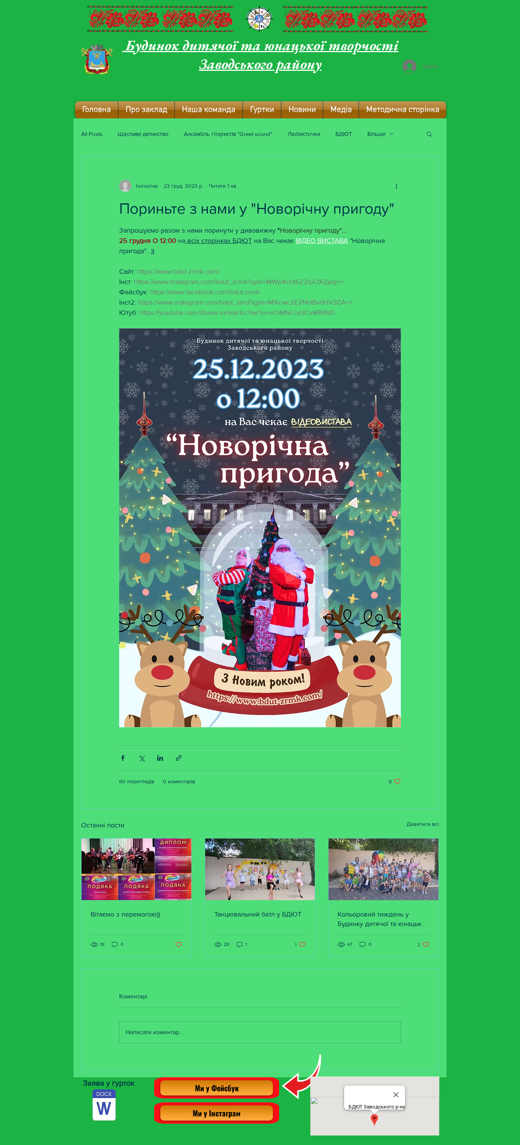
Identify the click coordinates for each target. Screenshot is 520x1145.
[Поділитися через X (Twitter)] (141, 758)
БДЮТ (343, 134)
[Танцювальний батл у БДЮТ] (260, 869)
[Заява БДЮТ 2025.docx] (104, 1106)
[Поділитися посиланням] (178, 758)
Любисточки (303, 134)
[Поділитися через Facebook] (122, 758)
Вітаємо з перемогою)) (125, 914)
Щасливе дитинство (143, 134)
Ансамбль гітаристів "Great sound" (228, 134)
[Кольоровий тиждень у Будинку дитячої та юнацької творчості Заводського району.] (384, 869)
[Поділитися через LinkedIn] (160, 758)
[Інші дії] (396, 185)
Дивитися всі (423, 824)
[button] (146, 109)
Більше (376, 134)
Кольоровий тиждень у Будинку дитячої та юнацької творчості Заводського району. (382, 919)
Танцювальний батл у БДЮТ (257, 914)
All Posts (91, 134)
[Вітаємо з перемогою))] (136, 869)
